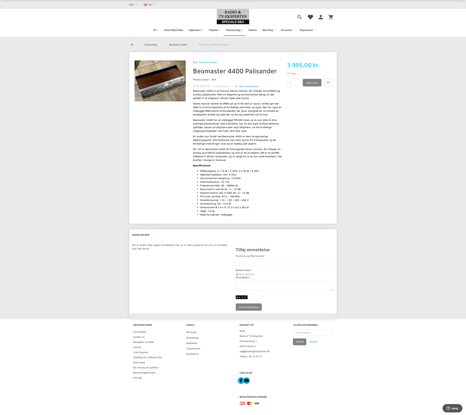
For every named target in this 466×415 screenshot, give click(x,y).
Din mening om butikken (146, 367)
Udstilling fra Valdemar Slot (147, 357)
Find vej (137, 347)
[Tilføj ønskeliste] (328, 82)
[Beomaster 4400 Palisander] (160, 80)
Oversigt (137, 377)
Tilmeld (299, 341)
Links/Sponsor (140, 352)
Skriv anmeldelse (248, 86)
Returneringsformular (144, 372)
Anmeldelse (242, 277)
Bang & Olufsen (208, 62)
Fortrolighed (139, 331)
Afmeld (313, 341)
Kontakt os (139, 336)
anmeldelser (221, 86)
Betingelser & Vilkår (143, 341)
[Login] (321, 16)
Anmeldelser (140, 234)
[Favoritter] (310, 16)
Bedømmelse (243, 270)
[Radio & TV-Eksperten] (233, 16)
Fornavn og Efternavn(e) (250, 256)
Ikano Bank (139, 362)
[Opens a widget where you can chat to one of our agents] (452, 408)
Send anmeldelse (248, 307)
